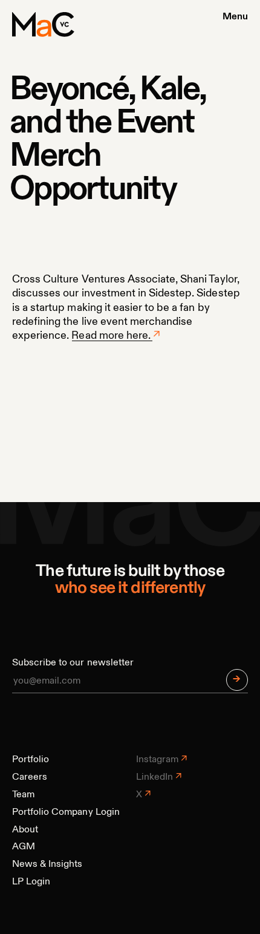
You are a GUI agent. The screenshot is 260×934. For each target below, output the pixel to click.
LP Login (31, 882)
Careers (29, 777)
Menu (235, 17)
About (25, 830)
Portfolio (30, 760)
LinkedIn (154, 777)
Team (23, 795)
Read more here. (111, 335)
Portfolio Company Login (66, 812)
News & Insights (47, 864)
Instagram (157, 760)
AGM (23, 847)
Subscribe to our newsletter (73, 663)
